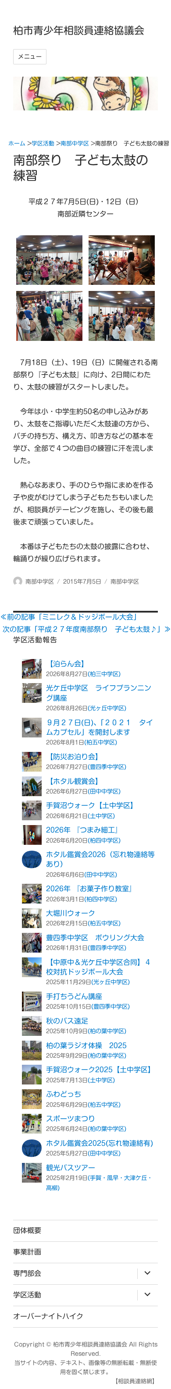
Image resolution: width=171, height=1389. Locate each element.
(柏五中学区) (100, 742)
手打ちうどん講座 (74, 996)
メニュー (30, 57)
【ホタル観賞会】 (74, 781)
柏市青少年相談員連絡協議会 (78, 30)
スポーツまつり (70, 1118)
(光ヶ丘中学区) (107, 708)
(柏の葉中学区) (107, 1031)
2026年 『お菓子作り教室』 (91, 888)
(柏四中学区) (104, 840)
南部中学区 (39, 582)
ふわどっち (63, 1094)
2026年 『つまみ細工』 (84, 829)
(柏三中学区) (104, 674)
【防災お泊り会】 (74, 756)
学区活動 (27, 1294)
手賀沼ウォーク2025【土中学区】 (100, 1069)
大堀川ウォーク (70, 913)
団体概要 (27, 1230)
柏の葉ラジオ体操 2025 (86, 1045)
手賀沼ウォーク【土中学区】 (91, 805)
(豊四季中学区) (107, 767)
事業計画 (27, 1251)
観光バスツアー (70, 1167)
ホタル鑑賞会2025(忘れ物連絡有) (99, 1143)
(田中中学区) (104, 791)
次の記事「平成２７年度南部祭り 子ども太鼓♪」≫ (87, 629)
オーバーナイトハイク (48, 1316)
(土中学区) (101, 816)
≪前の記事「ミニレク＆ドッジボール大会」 (70, 616)
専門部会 (27, 1273)
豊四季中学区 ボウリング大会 (95, 937)
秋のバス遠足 (67, 1020)
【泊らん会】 (67, 663)
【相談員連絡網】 (135, 1381)
